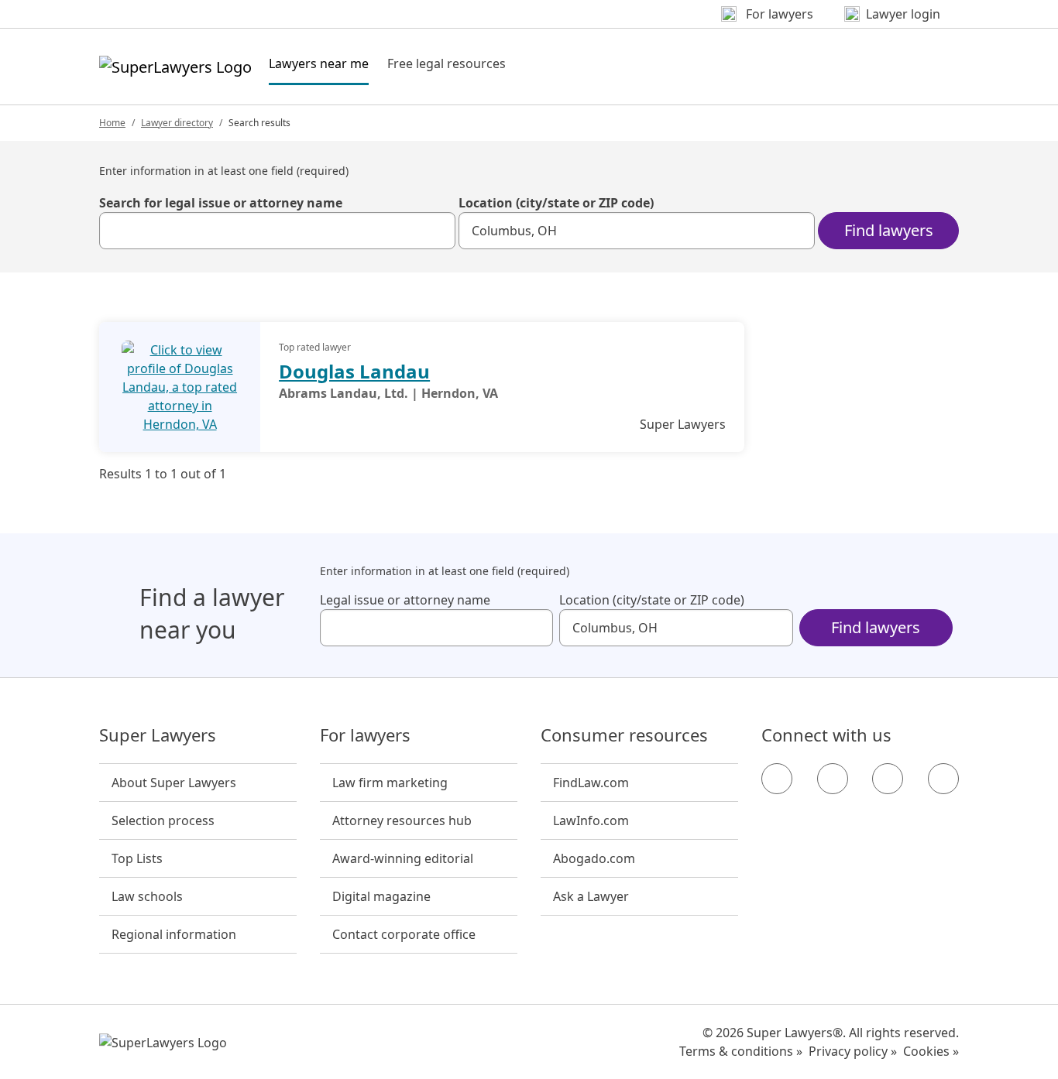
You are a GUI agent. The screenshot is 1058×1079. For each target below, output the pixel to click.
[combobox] (277, 230)
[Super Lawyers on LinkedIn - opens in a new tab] (943, 778)
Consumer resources (624, 735)
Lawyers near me (319, 63)
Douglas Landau (354, 371)
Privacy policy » (853, 1051)
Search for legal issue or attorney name (220, 202)
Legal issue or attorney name (405, 599)
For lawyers (365, 735)
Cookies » (931, 1051)
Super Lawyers (157, 735)
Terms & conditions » (740, 1051)
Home (112, 122)
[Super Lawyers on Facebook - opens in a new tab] (776, 778)
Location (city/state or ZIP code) (556, 202)
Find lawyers (888, 230)
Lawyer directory (177, 122)
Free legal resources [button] (446, 63)
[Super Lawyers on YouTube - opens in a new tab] (887, 778)
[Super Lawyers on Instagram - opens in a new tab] (832, 778)
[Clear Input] (437, 230)
